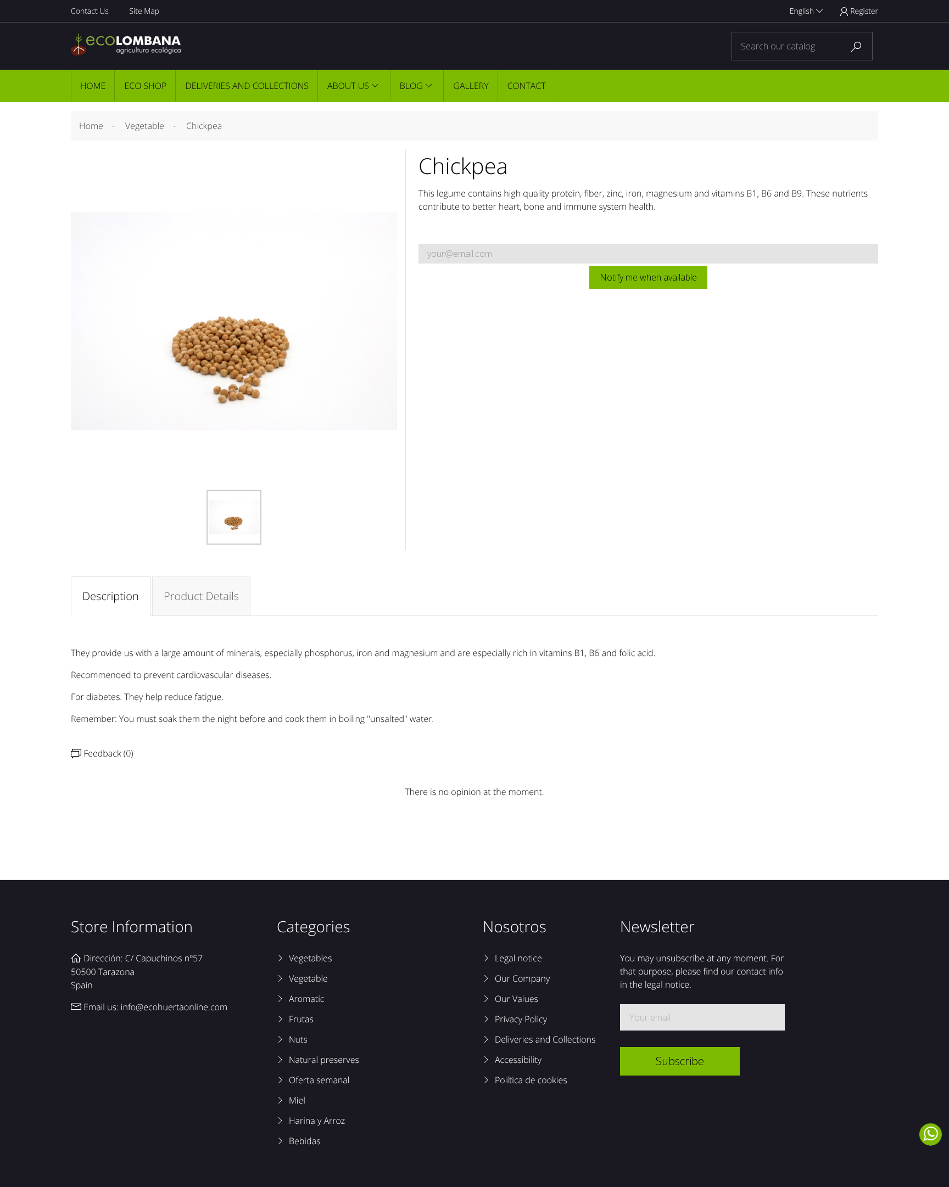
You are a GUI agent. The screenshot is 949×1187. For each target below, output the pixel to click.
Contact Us (90, 11)
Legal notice (518, 958)
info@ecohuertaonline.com (174, 1007)
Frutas (301, 1019)
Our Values (516, 999)
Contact (526, 86)
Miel (297, 1100)
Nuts (298, 1039)
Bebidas (304, 1141)
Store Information (132, 926)
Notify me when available (648, 277)
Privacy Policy (521, 1019)
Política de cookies (531, 1080)
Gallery (470, 86)
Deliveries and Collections (247, 86)
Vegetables (310, 958)
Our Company (522, 978)
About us (348, 86)
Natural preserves (324, 1060)
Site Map (144, 11)
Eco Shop (145, 86)
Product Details (201, 596)
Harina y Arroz (317, 1121)
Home (92, 86)
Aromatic (306, 999)
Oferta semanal (319, 1080)
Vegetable (308, 978)
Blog (411, 86)
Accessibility (518, 1060)
